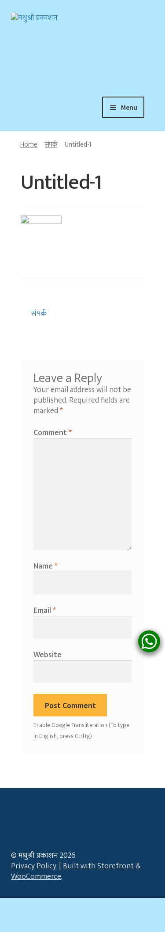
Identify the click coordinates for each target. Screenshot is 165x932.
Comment (52, 432)
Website (47, 655)
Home (28, 144)
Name (45, 566)
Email (44, 610)
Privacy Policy (33, 866)
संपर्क (51, 144)
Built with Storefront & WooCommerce (75, 871)
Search (82, 915)
